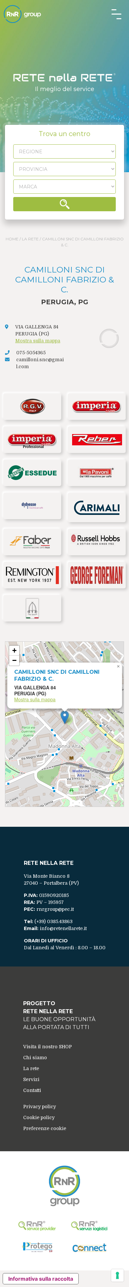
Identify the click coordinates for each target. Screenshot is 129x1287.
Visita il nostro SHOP (47, 1046)
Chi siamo (35, 1057)
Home (12, 238)
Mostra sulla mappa (37, 340)
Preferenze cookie (44, 1128)
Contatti (32, 1090)
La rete (30, 238)
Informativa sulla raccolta (40, 1278)
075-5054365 (31, 352)
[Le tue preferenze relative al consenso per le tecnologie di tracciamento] (117, 1275)
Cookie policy (39, 1117)
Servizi (31, 1079)
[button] (65, 717)
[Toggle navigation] (116, 14)
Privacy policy (39, 1106)
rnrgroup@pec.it (55, 909)
